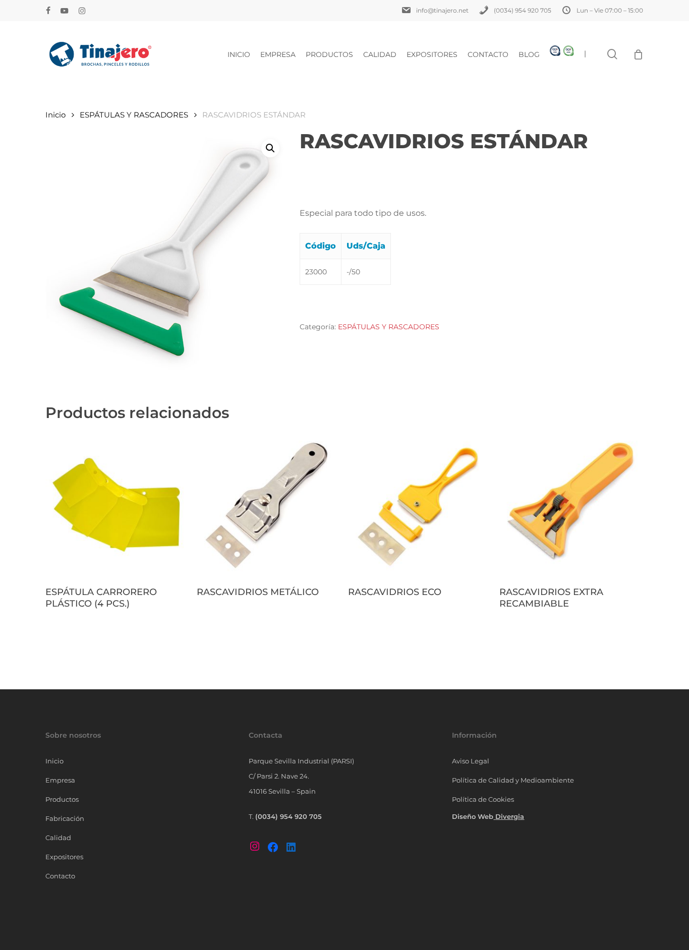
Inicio (55, 115)
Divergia (509, 816)
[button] (270, 148)
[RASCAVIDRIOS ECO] (420, 505)
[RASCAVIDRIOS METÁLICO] (268, 505)
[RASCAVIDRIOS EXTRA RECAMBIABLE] (571, 505)
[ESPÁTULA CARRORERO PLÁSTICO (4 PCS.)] (117, 505)
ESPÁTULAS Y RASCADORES (134, 115)
